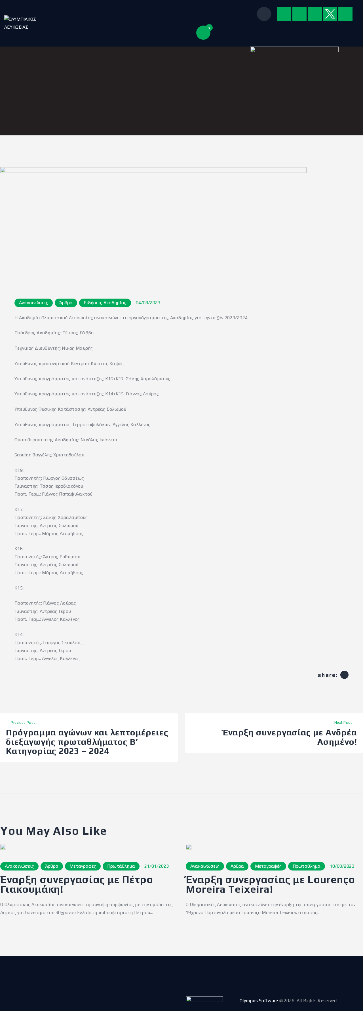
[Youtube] (315, 14)
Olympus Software (259, 1000)
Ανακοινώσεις (33, 302)
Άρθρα (66, 302)
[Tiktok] (345, 14)
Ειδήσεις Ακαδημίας (105, 302)
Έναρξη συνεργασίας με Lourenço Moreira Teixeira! (270, 884)
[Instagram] (299, 14)
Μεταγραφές (82, 866)
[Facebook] (284, 14)
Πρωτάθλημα (121, 866)
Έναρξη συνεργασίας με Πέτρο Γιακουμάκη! (76, 884)
